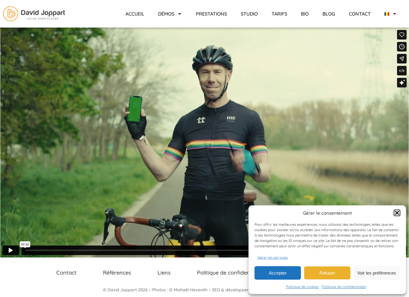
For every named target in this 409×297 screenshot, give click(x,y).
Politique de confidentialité (344, 286)
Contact (360, 14)
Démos (166, 14)
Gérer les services (272, 257)
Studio (249, 14)
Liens (164, 272)
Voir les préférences (376, 272)
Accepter (278, 272)
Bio (305, 14)
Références (117, 272)
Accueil (134, 14)
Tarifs (279, 14)
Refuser (327, 272)
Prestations (211, 14)
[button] (397, 213)
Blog (328, 14)
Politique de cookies (302, 286)
